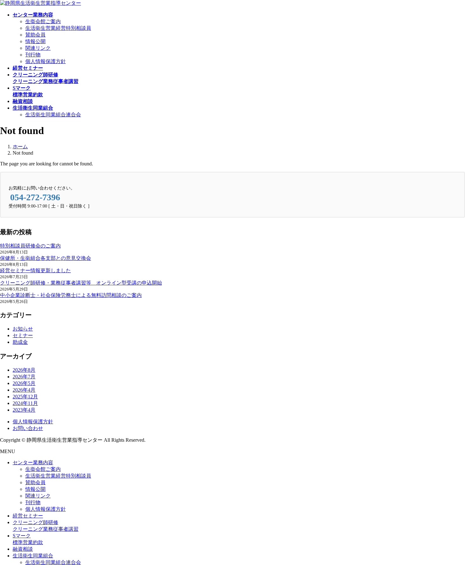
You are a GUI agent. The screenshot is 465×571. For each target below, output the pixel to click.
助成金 (20, 342)
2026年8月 (24, 370)
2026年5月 (24, 383)
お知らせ (23, 328)
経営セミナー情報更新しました (35, 270)
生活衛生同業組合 (33, 555)
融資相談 (23, 549)
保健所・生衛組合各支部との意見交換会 (45, 258)
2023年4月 (24, 410)
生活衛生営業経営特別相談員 (58, 28)
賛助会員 (35, 34)
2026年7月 (24, 376)
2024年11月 (25, 403)
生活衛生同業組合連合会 (53, 114)
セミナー (23, 335)
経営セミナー (28, 515)
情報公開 (35, 41)
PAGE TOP (449, 547)
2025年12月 (25, 396)
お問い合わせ (28, 428)
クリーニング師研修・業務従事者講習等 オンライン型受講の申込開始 (81, 283)
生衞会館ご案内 (43, 21)
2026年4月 (24, 390)
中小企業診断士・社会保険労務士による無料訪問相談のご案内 (71, 295)
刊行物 (32, 54)
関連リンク (38, 48)
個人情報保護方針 (45, 61)
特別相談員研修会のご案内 (30, 245)
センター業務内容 (33, 462)
